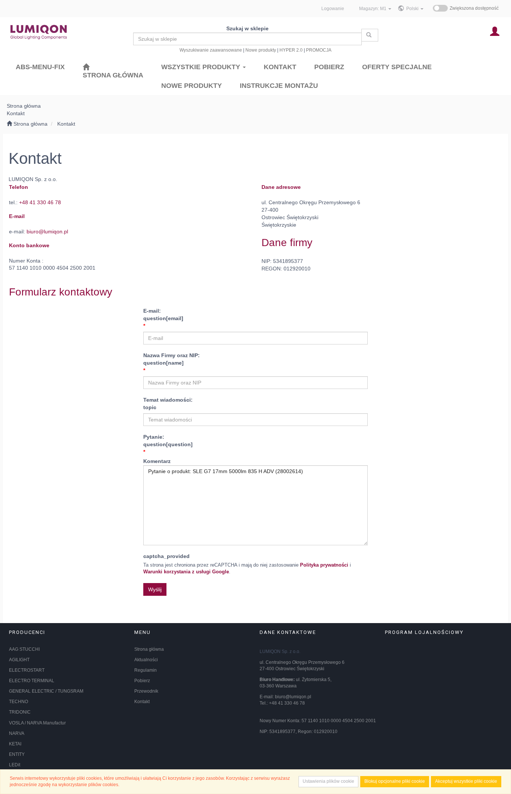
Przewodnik (146, 691)
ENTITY (17, 754)
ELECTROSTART (27, 670)
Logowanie (332, 8)
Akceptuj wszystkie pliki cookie (466, 781)
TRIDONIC (20, 712)
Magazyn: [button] (372, 8)
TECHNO (18, 701)
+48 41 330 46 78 (40, 202)
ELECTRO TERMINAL (31, 680)
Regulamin (145, 670)
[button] (415, 8)
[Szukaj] (369, 35)
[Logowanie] (494, 31)
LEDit (14, 764)
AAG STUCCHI (24, 649)
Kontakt (66, 124)
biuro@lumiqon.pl (47, 231)
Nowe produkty (260, 49)
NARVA (16, 733)
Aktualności (146, 659)
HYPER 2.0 (291, 49)
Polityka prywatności (324, 565)
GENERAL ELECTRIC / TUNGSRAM (46, 691)
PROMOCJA (318, 49)
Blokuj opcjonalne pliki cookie (394, 781)
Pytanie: (168, 440)
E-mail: (163, 314)
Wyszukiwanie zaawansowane (211, 49)
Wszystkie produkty (201, 67)
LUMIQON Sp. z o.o (279, 651)
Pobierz (142, 680)
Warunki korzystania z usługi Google (186, 571)
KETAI (15, 744)
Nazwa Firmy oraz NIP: (171, 359)
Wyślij (155, 589)
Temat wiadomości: (168, 403)
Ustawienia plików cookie (328, 781)
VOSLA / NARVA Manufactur (37, 723)
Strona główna (149, 649)
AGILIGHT (19, 659)
